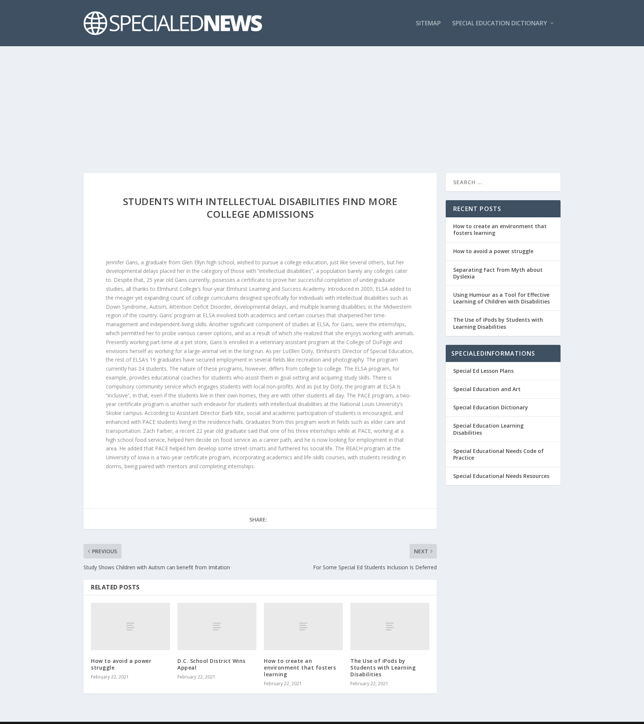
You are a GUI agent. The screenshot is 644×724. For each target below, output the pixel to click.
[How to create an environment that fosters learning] (303, 626)
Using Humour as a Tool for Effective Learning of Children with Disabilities (501, 298)
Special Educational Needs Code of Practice (498, 454)
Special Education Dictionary (499, 23)
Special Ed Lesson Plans (483, 370)
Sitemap (428, 23)
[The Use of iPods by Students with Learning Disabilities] (389, 626)
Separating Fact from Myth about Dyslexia (498, 273)
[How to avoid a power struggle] (130, 626)
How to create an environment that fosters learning (300, 667)
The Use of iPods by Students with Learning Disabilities (383, 667)
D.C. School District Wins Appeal (211, 664)
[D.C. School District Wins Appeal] (216, 626)
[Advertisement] (322, 102)
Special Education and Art (487, 389)
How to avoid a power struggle (121, 664)
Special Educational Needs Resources (501, 475)
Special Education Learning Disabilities (488, 429)
